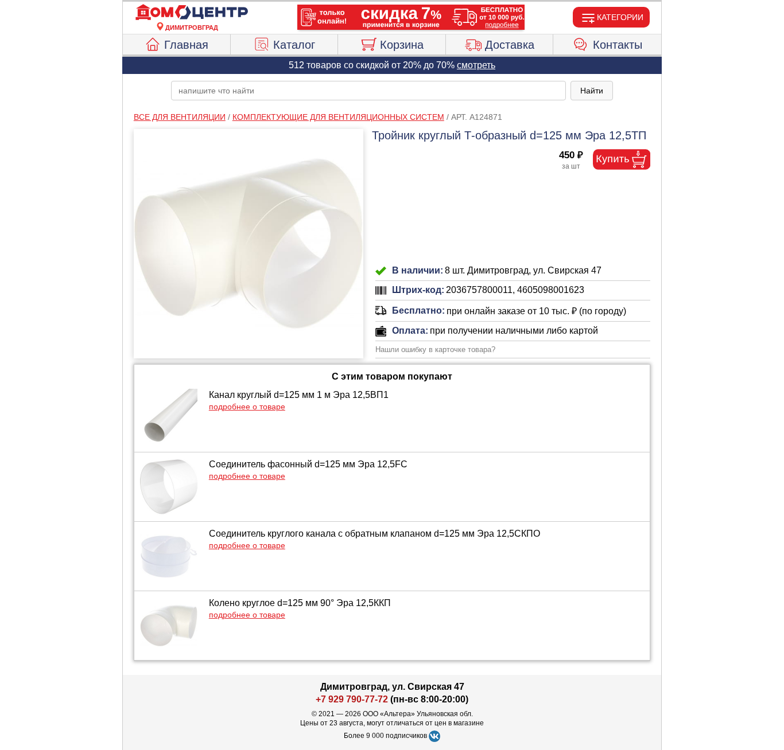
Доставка (509, 44)
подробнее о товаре (247, 406)
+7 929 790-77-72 (352, 699)
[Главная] (191, 12)
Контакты (617, 44)
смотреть (476, 65)
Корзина (402, 44)
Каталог (294, 44)
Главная (186, 44)
